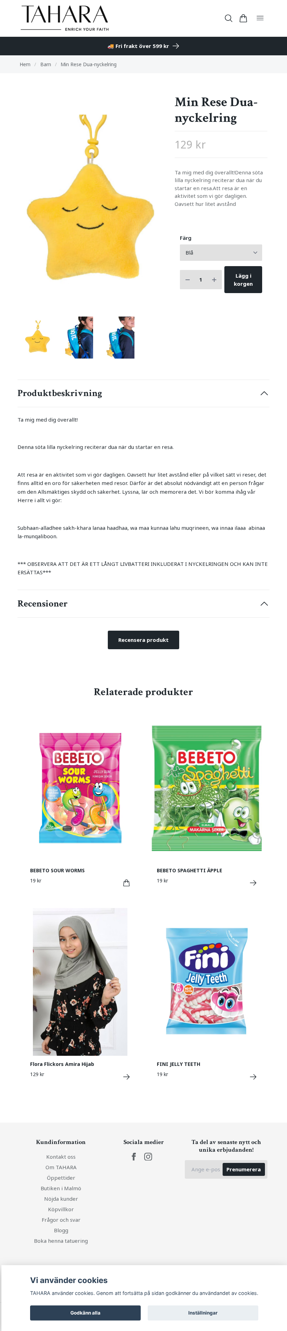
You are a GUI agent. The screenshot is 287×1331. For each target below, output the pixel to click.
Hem (25, 64)
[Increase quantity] (214, 279)
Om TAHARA (61, 1167)
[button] (153, 205)
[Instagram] (148, 1157)
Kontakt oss (61, 1156)
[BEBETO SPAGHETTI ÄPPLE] (253, 883)
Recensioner (43, 603)
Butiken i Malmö (61, 1188)
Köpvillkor (61, 1209)
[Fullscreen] (92, 202)
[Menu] (260, 18)
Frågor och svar (61, 1219)
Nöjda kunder (61, 1198)
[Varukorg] (243, 18)
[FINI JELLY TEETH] (253, 1077)
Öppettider (61, 1177)
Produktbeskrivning (60, 393)
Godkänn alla (85, 1313)
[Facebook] (134, 1157)
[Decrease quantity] (187, 279)
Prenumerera (243, 1169)
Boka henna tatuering (61, 1240)
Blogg (61, 1230)
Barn (45, 64)
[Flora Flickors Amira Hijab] (126, 1077)
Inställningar (203, 1313)
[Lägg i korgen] (126, 883)
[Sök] (229, 18)
